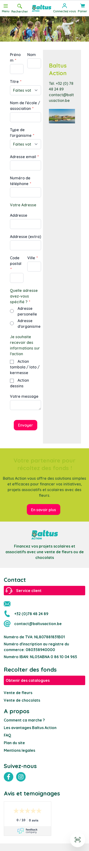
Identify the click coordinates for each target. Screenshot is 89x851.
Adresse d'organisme (29, 323)
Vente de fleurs (18, 692)
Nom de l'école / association (25, 105)
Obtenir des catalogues (28, 680)
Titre (15, 81)
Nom (31, 54)
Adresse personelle (27, 311)
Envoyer (25, 425)
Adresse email (23, 156)
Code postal (15, 260)
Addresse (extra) (25, 236)
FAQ (7, 735)
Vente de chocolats (22, 700)
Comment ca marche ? (24, 720)
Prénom (15, 57)
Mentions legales (19, 750)
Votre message (24, 396)
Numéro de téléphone (20, 181)
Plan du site (14, 742)
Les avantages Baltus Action (30, 727)
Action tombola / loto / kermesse (25, 367)
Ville (31, 257)
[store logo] (41, 8)
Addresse (18, 215)
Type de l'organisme (21, 132)
